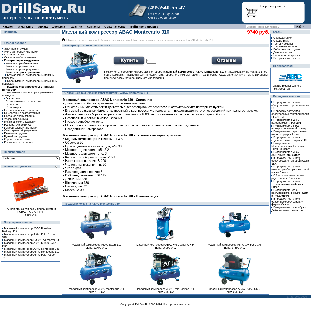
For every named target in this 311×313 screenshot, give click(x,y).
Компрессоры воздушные (83, 40)
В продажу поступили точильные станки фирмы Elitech (287, 184)
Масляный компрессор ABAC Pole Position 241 (165, 288)
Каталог (8, 26)
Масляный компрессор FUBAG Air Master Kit (31, 240)
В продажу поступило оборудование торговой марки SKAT (290, 160)
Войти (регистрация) (144, 26)
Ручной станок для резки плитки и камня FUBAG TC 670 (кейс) (31, 210)
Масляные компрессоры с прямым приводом (159, 40)
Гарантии (76, 26)
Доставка (58, 26)
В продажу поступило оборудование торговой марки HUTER (290, 105)
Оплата (43, 26)
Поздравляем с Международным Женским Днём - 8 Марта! (287, 146)
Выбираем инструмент (287, 49)
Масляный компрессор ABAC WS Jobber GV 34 (165, 244)
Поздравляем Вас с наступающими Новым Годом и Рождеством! (289, 192)
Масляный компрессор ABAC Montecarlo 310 (31, 251)
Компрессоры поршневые (115, 40)
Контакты (93, 26)
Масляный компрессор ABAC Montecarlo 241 (31, 248)
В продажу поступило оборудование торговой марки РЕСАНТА (290, 114)
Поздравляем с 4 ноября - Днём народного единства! (288, 209)
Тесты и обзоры (283, 43)
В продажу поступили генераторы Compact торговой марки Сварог (290, 169)
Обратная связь (115, 26)
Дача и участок (282, 52)
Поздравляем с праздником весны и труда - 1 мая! (289, 133)
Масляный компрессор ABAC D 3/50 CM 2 (234, 288)
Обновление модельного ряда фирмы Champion (287, 177)
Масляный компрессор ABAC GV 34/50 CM (234, 244)
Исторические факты (286, 58)
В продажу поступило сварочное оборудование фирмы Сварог (287, 201)
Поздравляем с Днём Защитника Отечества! (285, 153)
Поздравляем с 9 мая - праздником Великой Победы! (289, 127)
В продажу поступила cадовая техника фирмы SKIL (289, 139)
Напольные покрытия (286, 55)
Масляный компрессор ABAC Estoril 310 (96, 244)
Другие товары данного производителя (287, 87)
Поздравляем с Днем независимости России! (286, 121)
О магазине (25, 26)
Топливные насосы (285, 46)
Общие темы (281, 40)
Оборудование (282, 37)
